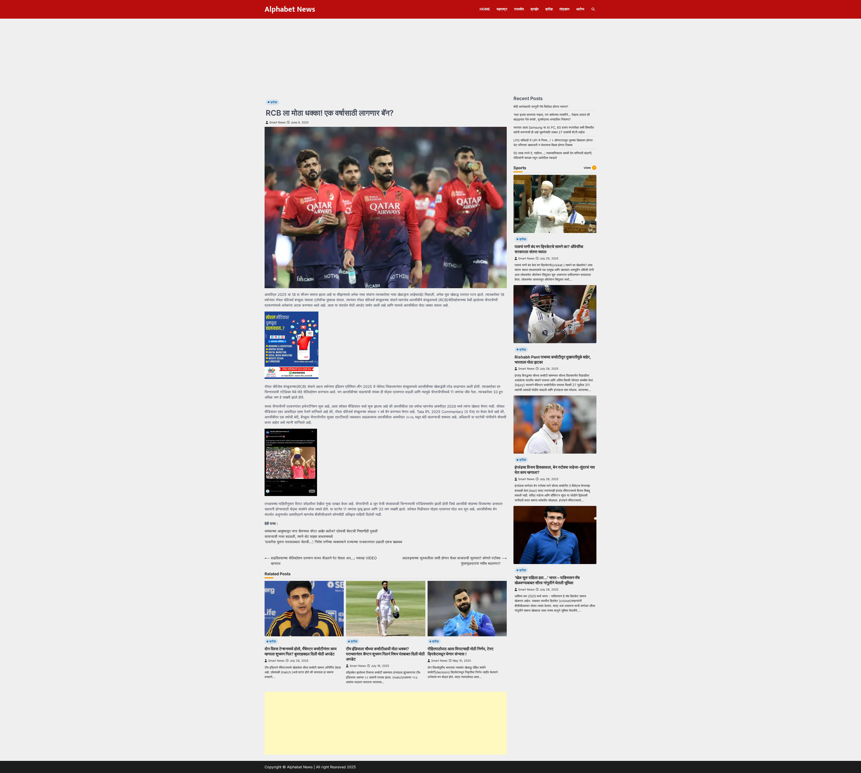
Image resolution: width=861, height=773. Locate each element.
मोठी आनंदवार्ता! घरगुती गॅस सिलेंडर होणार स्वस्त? (540, 106)
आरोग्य (580, 9)
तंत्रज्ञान (564, 9)
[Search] (593, 9)
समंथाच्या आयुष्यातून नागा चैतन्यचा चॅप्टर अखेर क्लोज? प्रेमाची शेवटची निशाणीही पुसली (321, 531)
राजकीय (519, 9)
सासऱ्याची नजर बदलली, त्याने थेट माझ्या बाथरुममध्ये (299, 536)
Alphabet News (290, 9)
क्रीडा (549, 9)
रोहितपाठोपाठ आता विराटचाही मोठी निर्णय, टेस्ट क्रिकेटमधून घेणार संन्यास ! (461, 651)
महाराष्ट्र (502, 9)
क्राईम (535, 9)
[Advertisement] (430, 52)
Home (485, 9)
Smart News (277, 122)
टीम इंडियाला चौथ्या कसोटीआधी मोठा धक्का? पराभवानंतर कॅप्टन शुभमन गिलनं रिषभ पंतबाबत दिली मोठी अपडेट (385, 653)
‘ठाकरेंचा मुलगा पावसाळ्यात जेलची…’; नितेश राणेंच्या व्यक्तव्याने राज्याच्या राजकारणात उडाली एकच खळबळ (333, 542)
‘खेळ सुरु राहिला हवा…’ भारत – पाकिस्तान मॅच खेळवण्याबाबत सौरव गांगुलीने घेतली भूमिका (547, 580)
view (587, 167)
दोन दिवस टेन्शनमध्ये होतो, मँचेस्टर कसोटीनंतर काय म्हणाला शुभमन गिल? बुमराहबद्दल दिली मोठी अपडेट (301, 651)
